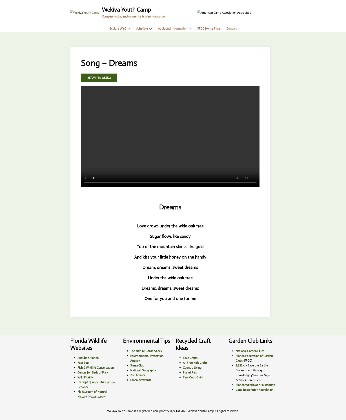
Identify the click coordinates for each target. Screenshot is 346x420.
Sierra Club (137, 365)
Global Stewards (140, 380)
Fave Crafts (190, 357)
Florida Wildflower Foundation (255, 385)
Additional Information (172, 28)
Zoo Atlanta (137, 375)
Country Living (192, 367)
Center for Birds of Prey (92, 372)
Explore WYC (117, 28)
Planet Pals (190, 372)
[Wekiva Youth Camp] (84, 12)
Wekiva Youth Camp (126, 9)
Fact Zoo (83, 362)
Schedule (142, 28)
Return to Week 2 (99, 78)
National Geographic (143, 370)
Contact (232, 28)
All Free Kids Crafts (195, 362)
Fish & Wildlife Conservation (95, 367)
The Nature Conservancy (146, 351)
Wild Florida (85, 377)
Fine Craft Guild (193, 377)
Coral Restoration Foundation (254, 389)
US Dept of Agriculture (92, 382)
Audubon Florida (88, 357)
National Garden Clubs (250, 351)
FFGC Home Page (208, 28)
